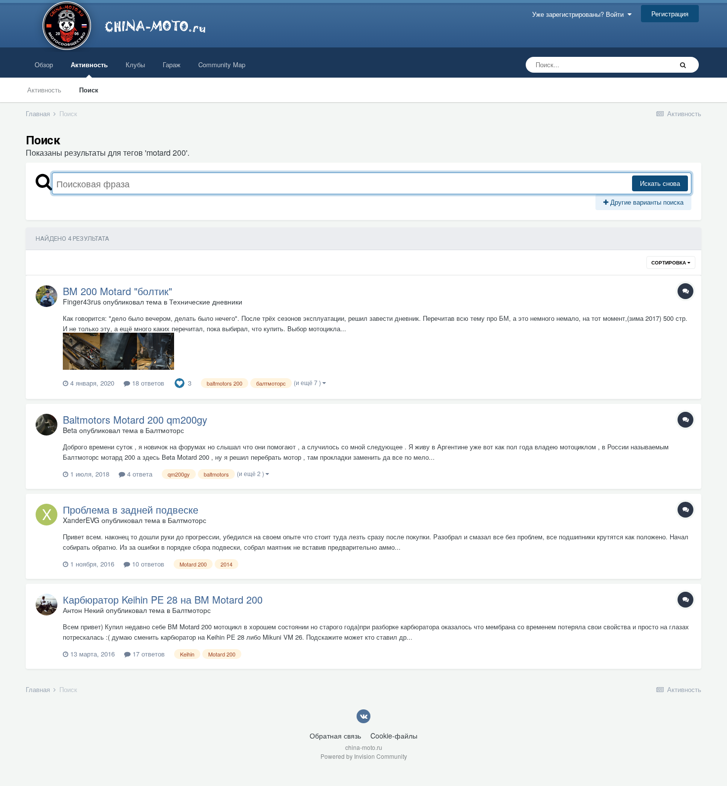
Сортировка (669, 262)
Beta (70, 430)
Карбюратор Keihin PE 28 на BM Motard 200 (163, 599)
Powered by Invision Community (363, 756)
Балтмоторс (164, 430)
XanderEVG (81, 520)
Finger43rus (82, 301)
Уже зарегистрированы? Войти (580, 14)
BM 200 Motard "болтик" (117, 291)
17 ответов (148, 653)
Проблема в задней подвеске (130, 509)
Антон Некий (83, 610)
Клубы (135, 64)
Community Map (221, 64)
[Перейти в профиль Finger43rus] (46, 296)
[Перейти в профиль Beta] (46, 425)
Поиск (88, 89)
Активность (89, 64)
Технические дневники (205, 301)
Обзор (44, 64)
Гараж (172, 64)
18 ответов (147, 383)
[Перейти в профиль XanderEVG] (46, 514)
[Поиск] (683, 65)
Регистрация (669, 13)
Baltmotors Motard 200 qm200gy (135, 419)
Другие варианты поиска (645, 202)
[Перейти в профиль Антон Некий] (46, 604)
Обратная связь (335, 736)
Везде (650, 64)
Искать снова (660, 183)
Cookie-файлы (393, 736)
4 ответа (138, 474)
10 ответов (147, 563)
